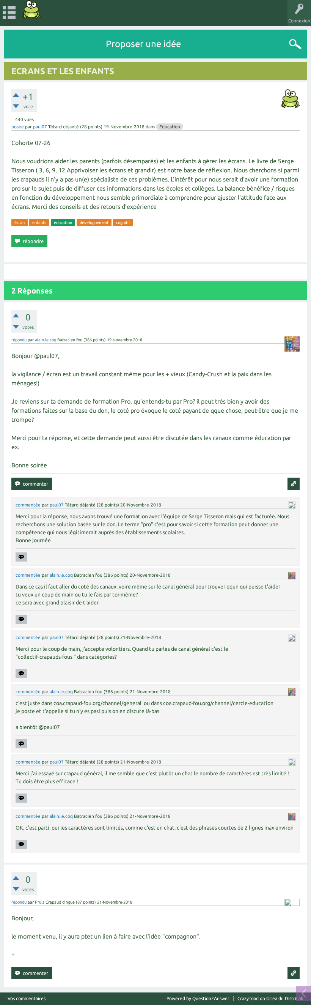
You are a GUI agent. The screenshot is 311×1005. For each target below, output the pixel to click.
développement (94, 222)
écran (19, 222)
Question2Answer (210, 998)
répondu (19, 340)
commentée (28, 504)
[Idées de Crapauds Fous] (31, 9)
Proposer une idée (143, 44)
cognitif (123, 222)
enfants (39, 222)
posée (17, 126)
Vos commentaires (27, 998)
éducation (63, 222)
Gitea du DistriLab (284, 998)
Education (169, 126)
